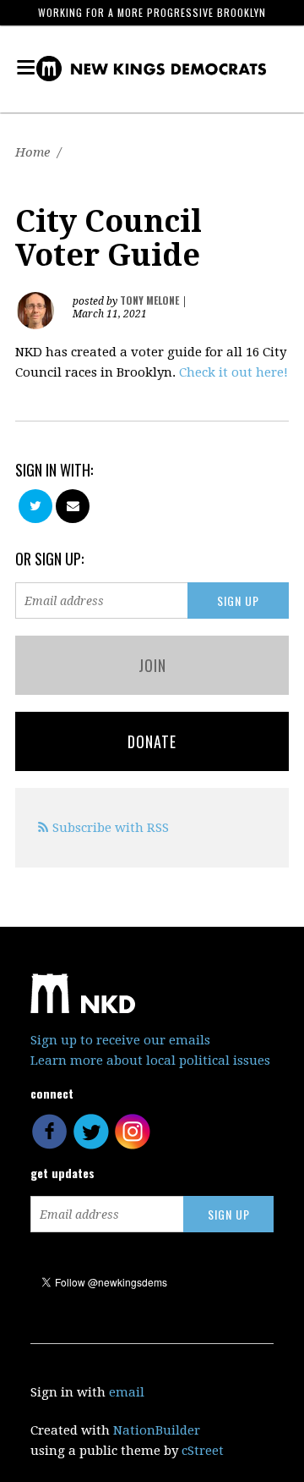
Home (32, 152)
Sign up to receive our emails (120, 1040)
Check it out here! (233, 372)
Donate (152, 741)
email (126, 1392)
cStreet (203, 1450)
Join (152, 665)
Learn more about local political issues (150, 1060)
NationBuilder (156, 1430)
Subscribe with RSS (110, 827)
